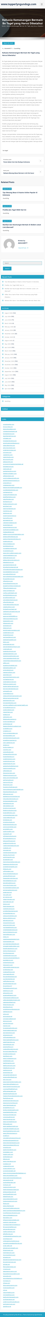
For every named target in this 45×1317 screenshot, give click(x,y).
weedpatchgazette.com (9, 639)
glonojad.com (7, 850)
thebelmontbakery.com (10, 473)
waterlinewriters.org (9, 1042)
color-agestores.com (9, 742)
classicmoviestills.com (9, 768)
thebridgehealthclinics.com (11, 1040)
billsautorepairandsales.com (11, 1220)
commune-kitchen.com (9, 827)
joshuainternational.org (10, 1075)
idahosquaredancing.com (10, 618)
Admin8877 (8, 48)
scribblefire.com (7, 728)
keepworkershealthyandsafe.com (12, 487)
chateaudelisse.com (8, 532)
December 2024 (9, 361)
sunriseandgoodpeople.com (11, 944)
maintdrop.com (7, 511)
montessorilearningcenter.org (11, 1224)
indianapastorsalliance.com (11, 997)
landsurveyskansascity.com (11, 1110)
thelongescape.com (8, 906)
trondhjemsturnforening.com (11, 1213)
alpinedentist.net (8, 520)
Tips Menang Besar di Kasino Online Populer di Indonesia (22, 282)
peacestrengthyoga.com (10, 1093)
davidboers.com (7, 1056)
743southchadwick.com (9, 588)
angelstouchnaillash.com (10, 665)
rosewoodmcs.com (8, 1166)
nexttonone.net (7, 1070)
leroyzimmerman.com (9, 1262)
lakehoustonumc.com (9, 1065)
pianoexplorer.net (8, 1180)
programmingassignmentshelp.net (13, 464)
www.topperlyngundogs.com (18, 4)
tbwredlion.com (7, 1217)
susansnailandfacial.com (10, 1077)
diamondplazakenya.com (10, 1215)
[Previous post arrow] (40, 160)
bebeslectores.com (8, 562)
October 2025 (9, 337)
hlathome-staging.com (9, 684)
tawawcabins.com (8, 621)
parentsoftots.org (8, 1047)
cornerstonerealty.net (9, 1171)
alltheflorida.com (8, 1234)
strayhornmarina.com (9, 808)
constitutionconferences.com (11, 1009)
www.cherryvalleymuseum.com (12, 553)
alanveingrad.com (8, 920)
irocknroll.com (7, 614)
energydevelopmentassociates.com (13, 576)
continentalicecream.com (10, 815)
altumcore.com (7, 1021)
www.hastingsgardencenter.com (12, 1178)
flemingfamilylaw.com (9, 1267)
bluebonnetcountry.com (10, 504)
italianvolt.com (7, 628)
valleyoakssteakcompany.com (11, 1000)
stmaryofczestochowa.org (10, 873)
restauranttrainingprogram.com (12, 696)
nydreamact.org (7, 492)
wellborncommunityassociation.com (13, 534)
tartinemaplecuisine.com (10, 890)
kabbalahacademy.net (9, 668)
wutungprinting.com (9, 925)
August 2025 (8, 340)
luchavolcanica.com (8, 962)
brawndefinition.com (9, 813)
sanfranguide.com (8, 780)
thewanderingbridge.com (10, 878)
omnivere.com (7, 452)
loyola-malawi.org (8, 747)
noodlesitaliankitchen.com (10, 490)
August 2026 (8, 313)
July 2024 (8, 378)
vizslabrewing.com (8, 632)
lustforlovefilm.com (8, 831)
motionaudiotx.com (9, 1287)
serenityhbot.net (8, 1072)
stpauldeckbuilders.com (10, 1112)
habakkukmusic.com (9, 1068)
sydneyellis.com (7, 691)
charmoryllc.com (8, 782)
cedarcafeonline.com (9, 445)
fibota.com (6, 1203)
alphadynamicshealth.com (10, 1248)
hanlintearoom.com (9, 1252)
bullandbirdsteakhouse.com (11, 1128)
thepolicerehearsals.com (10, 792)
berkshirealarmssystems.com (11, 630)
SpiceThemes (38, 1314)
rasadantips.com (8, 455)
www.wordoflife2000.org (10, 616)
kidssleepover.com (8, 466)
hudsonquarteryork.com (10, 1201)
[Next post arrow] (40, 171)
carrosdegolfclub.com (9, 574)
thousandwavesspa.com (10, 976)
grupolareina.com (8, 551)
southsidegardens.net (9, 1182)
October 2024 (9, 368)
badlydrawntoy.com (9, 1063)
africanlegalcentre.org (9, 838)
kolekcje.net (6, 714)
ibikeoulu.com (7, 869)
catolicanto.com (7, 717)
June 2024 (8, 382)
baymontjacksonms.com (10, 932)
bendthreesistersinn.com (10, 948)
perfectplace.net (7, 724)
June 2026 (8, 320)
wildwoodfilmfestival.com (10, 536)
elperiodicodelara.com (9, 429)
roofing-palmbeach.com (10, 593)
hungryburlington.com (9, 885)
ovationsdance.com (8, 710)
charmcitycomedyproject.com (11, 862)
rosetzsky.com (7, 848)
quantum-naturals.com (9, 1222)
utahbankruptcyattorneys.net (11, 611)
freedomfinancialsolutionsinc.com (13, 1096)
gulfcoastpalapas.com (9, 1037)
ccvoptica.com (7, 1147)
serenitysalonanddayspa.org (11, 443)
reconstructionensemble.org (11, 958)
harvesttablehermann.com (10, 572)
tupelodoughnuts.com (9, 651)
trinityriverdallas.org (9, 721)
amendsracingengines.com (11, 1100)
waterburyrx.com (8, 990)
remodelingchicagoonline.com (12, 1138)
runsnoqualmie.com (9, 1117)
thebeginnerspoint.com (10, 775)
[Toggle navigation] (41, 4)
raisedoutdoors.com (9, 607)
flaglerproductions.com (10, 810)
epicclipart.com (7, 506)
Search (7, 268)
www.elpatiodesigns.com (10, 1199)
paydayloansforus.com (9, 471)
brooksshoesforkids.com (10, 1028)
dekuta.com (6, 1159)
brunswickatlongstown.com (11, 887)
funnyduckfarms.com (9, 1255)
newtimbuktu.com (8, 457)
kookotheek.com (8, 525)
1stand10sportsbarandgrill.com (12, 660)
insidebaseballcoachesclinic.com (12, 1236)
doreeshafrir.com (8, 859)
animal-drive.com (8, 1023)
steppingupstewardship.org (11, 1145)
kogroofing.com (7, 518)
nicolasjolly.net (7, 834)
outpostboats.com (8, 752)
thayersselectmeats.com (10, 1030)
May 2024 (8, 385)
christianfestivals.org (9, 913)
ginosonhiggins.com (9, 923)
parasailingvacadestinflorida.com (12, 1243)
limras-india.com (8, 427)
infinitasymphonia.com (9, 836)
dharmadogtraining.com (10, 1285)
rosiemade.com (7, 649)
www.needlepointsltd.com (10, 1126)
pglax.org (6, 937)
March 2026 (8, 323)
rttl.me (5, 1290)
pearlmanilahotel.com (9, 508)
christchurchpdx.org (9, 822)
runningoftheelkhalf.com (10, 1089)
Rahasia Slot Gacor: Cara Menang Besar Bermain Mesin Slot (22, 300)
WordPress (18, 1314)
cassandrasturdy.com (9, 763)
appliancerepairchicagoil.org (11, 480)
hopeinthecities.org (8, 756)
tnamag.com (6, 1025)
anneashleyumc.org (8, 1107)
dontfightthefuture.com (10, 595)
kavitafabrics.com (8, 960)
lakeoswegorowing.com (10, 1271)
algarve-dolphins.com (9, 918)
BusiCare (30, 1314)
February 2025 (9, 354)
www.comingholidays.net (10, 777)
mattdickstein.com (8, 1061)
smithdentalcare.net (9, 1299)
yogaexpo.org (7, 731)
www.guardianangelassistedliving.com (14, 1210)
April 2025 (8, 347)
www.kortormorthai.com (10, 1103)
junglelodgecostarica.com (10, 911)
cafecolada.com (7, 770)
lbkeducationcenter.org (9, 719)
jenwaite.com (7, 1257)
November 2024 (9, 364)
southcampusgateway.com (10, 529)
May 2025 (8, 344)
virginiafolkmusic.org (9, 707)
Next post (6, 170)
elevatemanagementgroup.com (12, 1259)
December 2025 (9, 333)
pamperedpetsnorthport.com (11, 646)
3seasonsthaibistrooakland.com (12, 726)
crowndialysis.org (8, 693)
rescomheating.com (9, 1292)
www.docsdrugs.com (9, 1119)
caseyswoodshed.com (9, 1002)
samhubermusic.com (9, 1304)
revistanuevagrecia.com (10, 852)
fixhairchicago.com (8, 1004)
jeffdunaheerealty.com (9, 1091)
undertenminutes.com (9, 450)
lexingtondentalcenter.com (10, 689)
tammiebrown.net (8, 901)
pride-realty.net (7, 1245)
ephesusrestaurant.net (9, 1192)
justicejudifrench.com (9, 876)
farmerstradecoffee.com (10, 1051)
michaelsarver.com (8, 679)
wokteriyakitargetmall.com (11, 686)
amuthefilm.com (8, 829)
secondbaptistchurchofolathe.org (12, 1278)
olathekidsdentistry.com (10, 653)
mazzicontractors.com (9, 1187)
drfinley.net (6, 1264)
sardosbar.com (7, 625)
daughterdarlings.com (9, 436)
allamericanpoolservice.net (10, 698)
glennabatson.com (8, 806)
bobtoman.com (7, 513)
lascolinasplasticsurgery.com (11, 1131)
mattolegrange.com (9, 908)
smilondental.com (8, 670)
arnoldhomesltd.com (9, 597)
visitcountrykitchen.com (10, 916)
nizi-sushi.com (7, 894)
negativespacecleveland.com (11, 939)
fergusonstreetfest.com (9, 1227)
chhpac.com (6, 1283)
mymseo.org (6, 1281)
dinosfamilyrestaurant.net (10, 567)
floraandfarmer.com (9, 579)
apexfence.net (7, 1306)
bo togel (5, 150)
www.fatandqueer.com (9, 1105)
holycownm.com (8, 965)
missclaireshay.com (8, 424)
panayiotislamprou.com (10, 527)
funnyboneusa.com (8, 953)
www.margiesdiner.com (10, 1121)
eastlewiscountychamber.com (11, 796)
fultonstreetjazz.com (9, 544)
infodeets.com (7, 438)
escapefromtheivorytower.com (12, 586)
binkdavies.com (7, 820)
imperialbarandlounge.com (11, 604)
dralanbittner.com (8, 635)
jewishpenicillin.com (9, 700)
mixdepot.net (7, 1164)
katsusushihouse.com (9, 841)
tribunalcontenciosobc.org (10, 799)
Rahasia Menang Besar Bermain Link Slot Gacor (18, 173)
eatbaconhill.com (8, 462)
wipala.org (6, 745)
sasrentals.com (7, 675)
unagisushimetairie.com (10, 494)
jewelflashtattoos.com (9, 497)
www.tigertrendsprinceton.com (12, 1082)
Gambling (17, 48)
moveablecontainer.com (10, 548)
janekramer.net (7, 892)
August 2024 (8, 375)
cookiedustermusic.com (10, 955)
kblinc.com (6, 642)
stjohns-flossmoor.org (9, 951)
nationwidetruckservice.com (11, 967)
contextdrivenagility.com (10, 866)
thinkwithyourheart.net (9, 609)
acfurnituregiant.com (9, 448)
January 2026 (9, 330)
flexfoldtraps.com (8, 1098)
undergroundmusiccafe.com (11, 1302)
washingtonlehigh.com (9, 1150)
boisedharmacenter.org (9, 740)
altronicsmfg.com (8, 459)
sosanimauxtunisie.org (9, 515)
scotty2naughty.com (9, 857)
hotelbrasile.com (8, 541)
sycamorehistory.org (9, 1168)
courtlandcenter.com (9, 979)
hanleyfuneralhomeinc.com (11, 656)
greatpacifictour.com (9, 972)
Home (3, 26)
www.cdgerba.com (8, 1206)
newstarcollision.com (9, 672)
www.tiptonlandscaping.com (11, 1143)
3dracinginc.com (8, 784)
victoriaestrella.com (8, 974)
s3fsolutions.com (8, 581)
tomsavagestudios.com (9, 703)
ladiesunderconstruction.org (11, 560)
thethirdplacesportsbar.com (11, 1189)
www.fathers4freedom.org (10, 1084)
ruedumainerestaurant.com (11, 845)
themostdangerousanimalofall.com (13, 789)
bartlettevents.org (8, 546)
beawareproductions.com (10, 864)
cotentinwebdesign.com (10, 555)
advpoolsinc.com (8, 993)
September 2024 (10, 371)
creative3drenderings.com (10, 1049)
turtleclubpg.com (8, 969)
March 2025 (8, 351)
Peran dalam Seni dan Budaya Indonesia (16, 162)
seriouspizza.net (7, 1016)
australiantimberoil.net (9, 565)
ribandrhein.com (8, 712)
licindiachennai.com (8, 433)
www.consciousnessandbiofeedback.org (14, 1173)
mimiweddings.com (9, 1295)
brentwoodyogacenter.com (11, 1140)
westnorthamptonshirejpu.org (12, 539)
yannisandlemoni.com (9, 637)
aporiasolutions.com (9, 1032)
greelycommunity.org (9, 843)
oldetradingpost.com (9, 558)
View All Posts (22, 248)
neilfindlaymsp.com (8, 981)
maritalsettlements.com (10, 927)
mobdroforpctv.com (9, 761)
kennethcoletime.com (9, 883)
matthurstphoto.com (9, 1231)
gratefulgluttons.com (9, 759)
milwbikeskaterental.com (10, 930)
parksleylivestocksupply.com (11, 738)
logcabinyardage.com (9, 1054)
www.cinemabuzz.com (9, 1161)
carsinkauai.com (7, 1238)
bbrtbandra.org (7, 501)
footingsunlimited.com (9, 1114)
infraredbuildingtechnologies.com (13, 569)
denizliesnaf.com (8, 1007)
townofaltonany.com (9, 934)
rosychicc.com (7, 749)
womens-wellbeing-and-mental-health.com (15, 705)
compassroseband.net (9, 1019)
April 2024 (8, 388)
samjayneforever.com (9, 1229)
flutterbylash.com (8, 1250)
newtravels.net (7, 469)
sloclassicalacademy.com (10, 801)
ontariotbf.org (7, 483)
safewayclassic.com (8, 476)
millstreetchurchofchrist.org (11, 1241)
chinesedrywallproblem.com (11, 946)
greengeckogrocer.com (9, 682)
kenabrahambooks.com (10, 824)
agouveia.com (7, 1276)
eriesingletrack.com (8, 644)
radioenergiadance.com (10, 522)
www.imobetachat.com (9, 1058)
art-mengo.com (7, 897)
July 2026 (8, 316)
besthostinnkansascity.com (10, 1297)
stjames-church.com (9, 855)
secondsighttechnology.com (11, 677)
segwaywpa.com (8, 1035)
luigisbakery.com (8, 1152)
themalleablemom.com (9, 880)
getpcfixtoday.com (8, 499)
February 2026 (9, 327)
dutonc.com (6, 904)
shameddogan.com (8, 1044)
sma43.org (6, 1135)
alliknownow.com (8, 794)
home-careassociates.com (10, 733)
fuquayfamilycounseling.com (11, 1274)
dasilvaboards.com (8, 803)
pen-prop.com (7, 1079)
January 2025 (9, 358)
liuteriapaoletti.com (8, 941)
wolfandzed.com (8, 1156)
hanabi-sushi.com (8, 1154)
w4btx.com (6, 663)
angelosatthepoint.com (9, 995)
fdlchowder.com (7, 1124)
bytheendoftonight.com (10, 754)
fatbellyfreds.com (8, 1196)
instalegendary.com (8, 485)
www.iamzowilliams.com (10, 1175)
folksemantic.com (8, 623)
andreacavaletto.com (9, 735)
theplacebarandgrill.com (10, 988)
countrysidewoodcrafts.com (11, 478)
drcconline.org (7, 986)
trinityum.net (7, 1185)
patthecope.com (7, 1011)
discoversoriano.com (9, 773)
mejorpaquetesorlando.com (11, 658)
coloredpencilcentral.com (10, 600)
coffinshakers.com (8, 871)
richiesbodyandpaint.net (10, 431)
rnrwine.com (6, 1269)
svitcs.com (6, 1014)
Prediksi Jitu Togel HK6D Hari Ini (14, 210)
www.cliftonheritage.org (10, 1133)
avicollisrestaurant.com (9, 983)
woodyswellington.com (9, 1194)
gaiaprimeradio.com (9, 899)
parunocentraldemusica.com (11, 1208)
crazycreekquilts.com (9, 817)
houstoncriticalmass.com (10, 787)
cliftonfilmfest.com (8, 602)
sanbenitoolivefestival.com (10, 766)
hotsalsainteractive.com (10, 441)
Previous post (7, 159)
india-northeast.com (9, 590)
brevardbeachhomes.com (10, 583)
